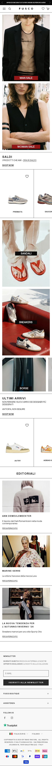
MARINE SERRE (11, 571)
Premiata (17, 212)
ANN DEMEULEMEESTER (16, 516)
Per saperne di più (10, 528)
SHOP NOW (8, 165)
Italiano (36, 734)
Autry (18, 460)
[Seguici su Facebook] (4, 717)
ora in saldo (29, 160)
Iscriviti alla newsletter (26, 682)
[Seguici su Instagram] (12, 717)
